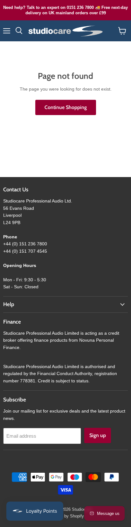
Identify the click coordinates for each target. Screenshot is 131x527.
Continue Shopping (66, 107)
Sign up (97, 435)
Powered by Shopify (65, 516)
